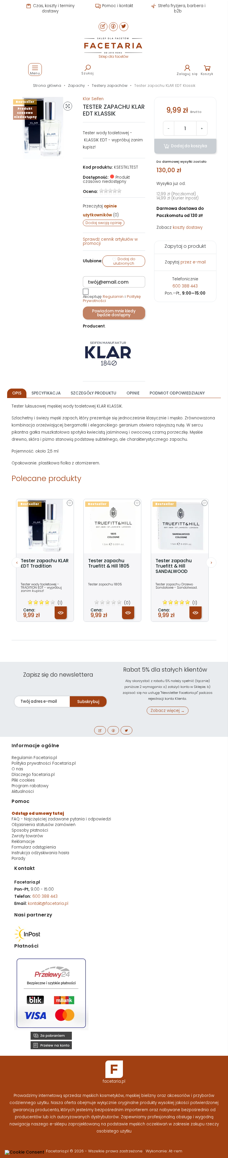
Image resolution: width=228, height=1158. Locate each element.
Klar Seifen (93, 99)
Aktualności (23, 791)
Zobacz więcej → (168, 710)
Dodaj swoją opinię (104, 222)
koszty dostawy (187, 227)
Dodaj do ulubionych (124, 261)
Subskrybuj (88, 702)
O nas (17, 769)
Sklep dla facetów (113, 56)
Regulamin (113, 296)
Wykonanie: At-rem (164, 1151)
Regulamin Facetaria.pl (34, 758)
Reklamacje (23, 841)
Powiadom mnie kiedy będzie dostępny (114, 313)
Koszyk (207, 73)
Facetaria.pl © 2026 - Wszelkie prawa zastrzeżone (95, 1151)
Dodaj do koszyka (188, 146)
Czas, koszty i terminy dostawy (53, 8)
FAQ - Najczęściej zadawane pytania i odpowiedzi (61, 819)
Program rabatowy (30, 786)
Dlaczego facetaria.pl (33, 774)
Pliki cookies (23, 780)
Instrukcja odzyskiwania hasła (40, 853)
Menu (35, 73)
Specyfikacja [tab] (46, 393)
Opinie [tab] (133, 393)
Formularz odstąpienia (34, 847)
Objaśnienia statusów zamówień (43, 825)
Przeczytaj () (101, 210)
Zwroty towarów (27, 836)
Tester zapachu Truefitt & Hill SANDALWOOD (174, 566)
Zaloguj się (187, 73)
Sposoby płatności (30, 830)
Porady (18, 858)
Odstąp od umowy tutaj (38, 813)
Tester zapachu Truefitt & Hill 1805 (108, 563)
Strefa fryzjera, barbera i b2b (181, 8)
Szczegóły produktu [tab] (93, 393)
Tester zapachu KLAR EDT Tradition (45, 563)
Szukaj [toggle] (87, 73)
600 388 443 (185, 286)
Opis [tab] (16, 393)
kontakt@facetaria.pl (48, 903)
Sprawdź (110, 241)
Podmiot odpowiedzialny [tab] (177, 393)
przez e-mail (193, 262)
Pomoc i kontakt (117, 6)
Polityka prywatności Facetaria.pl (44, 763)
